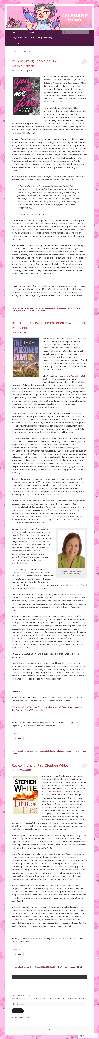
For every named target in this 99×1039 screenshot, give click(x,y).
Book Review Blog (26, 308)
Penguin (27, 311)
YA (33, 311)
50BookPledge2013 (48, 751)
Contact (32, 32)
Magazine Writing (45, 38)
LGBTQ (21, 311)
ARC (58, 967)
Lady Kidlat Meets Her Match (23, 38)
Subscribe (18, 1011)
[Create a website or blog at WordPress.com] (49, 1030)
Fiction (14, 311)
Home (15, 32)
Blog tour (61, 751)
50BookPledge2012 (48, 967)
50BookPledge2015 (48, 308)
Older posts (18, 976)
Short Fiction (17, 43)
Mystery (75, 751)
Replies (16, 753)
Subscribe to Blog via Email (23, 995)
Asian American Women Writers (70, 308)
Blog (23, 32)
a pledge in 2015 (26, 286)
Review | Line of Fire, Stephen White (40, 765)
